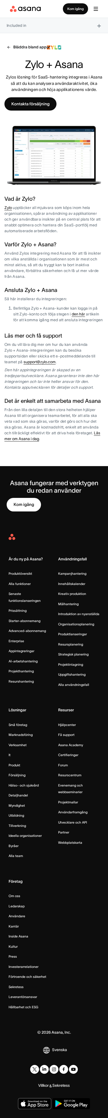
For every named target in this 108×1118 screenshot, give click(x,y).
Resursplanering (70, 644)
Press (13, 956)
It (10, 755)
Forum (63, 765)
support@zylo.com (40, 362)
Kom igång (75, 9)
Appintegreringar (21, 651)
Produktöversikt (20, 573)
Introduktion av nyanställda (78, 614)
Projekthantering (21, 671)
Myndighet (17, 805)
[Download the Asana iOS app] (34, 1103)
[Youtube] (73, 1069)
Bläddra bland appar (31, 47)
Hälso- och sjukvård (24, 785)
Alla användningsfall (73, 684)
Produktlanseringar (72, 634)
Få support (66, 734)
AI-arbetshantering (23, 661)
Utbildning (16, 815)
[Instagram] (54, 1069)
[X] (34, 1069)
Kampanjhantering (72, 573)
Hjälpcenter (67, 725)
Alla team (16, 856)
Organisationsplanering (76, 624)
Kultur (13, 946)
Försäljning (17, 775)
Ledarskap (17, 906)
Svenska (59, 1050)
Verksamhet (18, 745)
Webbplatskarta (70, 842)
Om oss (14, 896)
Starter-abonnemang (24, 621)
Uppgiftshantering (72, 674)
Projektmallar (68, 802)
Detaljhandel (18, 795)
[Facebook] (63, 1069)
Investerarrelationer (23, 966)
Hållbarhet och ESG (23, 1007)
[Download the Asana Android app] (71, 1103)
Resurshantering (21, 681)
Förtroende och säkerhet (27, 976)
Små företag (18, 725)
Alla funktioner (20, 584)
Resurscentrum (69, 775)
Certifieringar (68, 755)
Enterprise (16, 641)
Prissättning (18, 610)
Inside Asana (18, 936)
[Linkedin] (44, 1069)
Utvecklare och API (72, 822)
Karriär (14, 926)
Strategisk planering (73, 654)
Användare (17, 916)
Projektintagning (70, 664)
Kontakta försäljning (30, 103)
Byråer (14, 846)
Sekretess (16, 987)
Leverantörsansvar (23, 997)
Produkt (14, 765)
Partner (63, 832)
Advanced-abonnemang (27, 631)
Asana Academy (70, 745)
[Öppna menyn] (95, 8)
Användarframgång (73, 812)
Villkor (43, 1085)
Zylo (8, 207)
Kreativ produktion (72, 593)
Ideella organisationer (25, 835)
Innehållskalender (71, 584)
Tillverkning (17, 825)
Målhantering (68, 604)
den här (78, 314)
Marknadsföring (21, 734)
